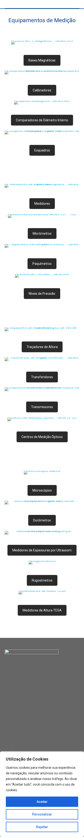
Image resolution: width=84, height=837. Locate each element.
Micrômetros (42, 233)
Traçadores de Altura (42, 347)
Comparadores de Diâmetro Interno (42, 120)
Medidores (42, 203)
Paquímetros (42, 264)
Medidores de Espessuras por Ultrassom (42, 550)
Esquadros (42, 150)
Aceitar (42, 802)
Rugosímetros (42, 580)
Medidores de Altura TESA (42, 610)
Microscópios (42, 490)
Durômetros (42, 520)
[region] (42, 794)
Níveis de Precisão (42, 293)
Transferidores (42, 377)
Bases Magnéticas (42, 60)
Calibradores (42, 90)
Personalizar (42, 814)
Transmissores (42, 407)
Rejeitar (42, 827)
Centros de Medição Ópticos (42, 437)
